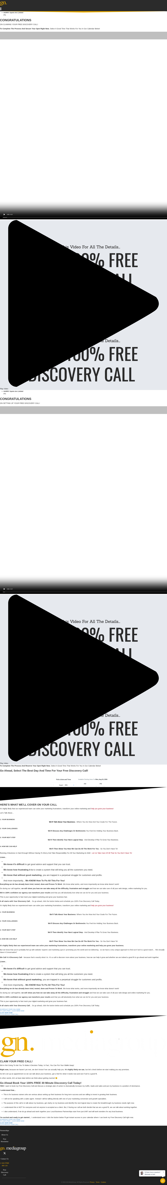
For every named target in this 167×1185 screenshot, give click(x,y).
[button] (83, 305)
